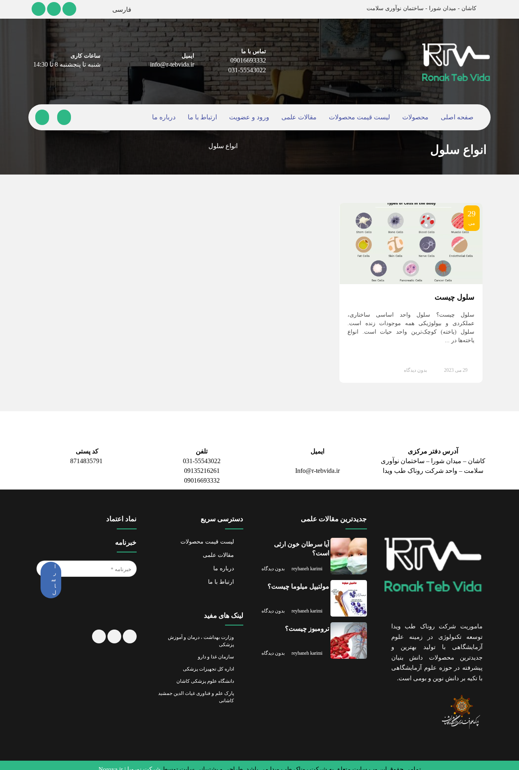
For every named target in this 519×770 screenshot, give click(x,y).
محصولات (413, 117)
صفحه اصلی (454, 117)
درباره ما (166, 117)
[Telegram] (38, 9)
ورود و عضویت (250, 117)
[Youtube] (54, 9)
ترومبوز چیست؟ (307, 620)
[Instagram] (70, 9)
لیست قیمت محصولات (357, 117)
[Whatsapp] (114, 640)
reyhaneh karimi (311, 557)
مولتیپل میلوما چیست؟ (298, 578)
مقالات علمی (298, 117)
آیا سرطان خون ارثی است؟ (302, 540)
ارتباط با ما (203, 117)
